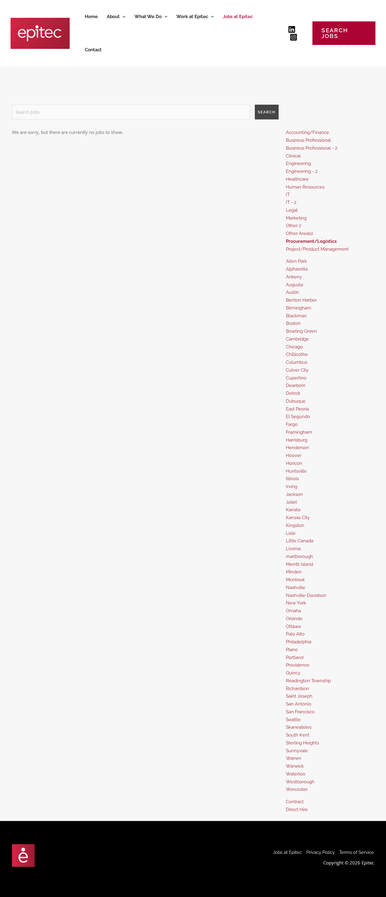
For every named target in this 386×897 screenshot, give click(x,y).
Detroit (293, 393)
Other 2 (293, 225)
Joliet (291, 502)
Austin (292, 292)
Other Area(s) (299, 233)
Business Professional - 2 (311, 148)
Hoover (293, 455)
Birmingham (298, 308)
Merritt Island (299, 564)
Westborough (300, 781)
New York (296, 603)
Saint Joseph (299, 696)
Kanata (293, 509)
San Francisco (300, 712)
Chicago (294, 347)
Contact (93, 49)
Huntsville (296, 471)
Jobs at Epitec (238, 16)
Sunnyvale (297, 750)
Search (267, 112)
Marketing (296, 218)
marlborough (299, 556)
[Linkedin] (292, 29)
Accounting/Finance (307, 132)
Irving (291, 486)
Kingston (295, 525)
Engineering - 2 (302, 171)
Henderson (297, 447)
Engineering (298, 163)
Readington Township (308, 680)
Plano (292, 649)
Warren (293, 758)
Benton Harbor (301, 300)
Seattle (293, 719)
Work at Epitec (192, 16)
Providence (297, 665)
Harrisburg (296, 440)
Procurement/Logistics (311, 241)
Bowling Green (301, 331)
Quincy (293, 673)
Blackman (296, 316)
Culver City (297, 370)
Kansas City (298, 517)
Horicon (294, 463)
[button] (122, 16)
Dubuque (295, 401)
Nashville (295, 587)
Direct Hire (297, 809)
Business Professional (308, 140)
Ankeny (294, 277)
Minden (294, 572)
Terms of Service (356, 852)
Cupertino (296, 378)
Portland (294, 657)
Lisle (291, 533)
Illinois (292, 478)
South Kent (297, 735)
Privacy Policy (320, 852)
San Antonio (298, 704)
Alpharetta (297, 269)
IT (288, 194)
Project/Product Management (317, 249)
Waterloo (295, 774)
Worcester (297, 789)
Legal (292, 210)
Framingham (299, 432)
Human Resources (305, 187)
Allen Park (296, 261)
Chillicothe (297, 354)
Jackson (294, 494)
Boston (293, 323)
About (113, 16)
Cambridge (297, 339)
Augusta (294, 284)
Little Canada (299, 541)
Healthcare (297, 179)
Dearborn (295, 385)
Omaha (293, 610)
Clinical (293, 156)
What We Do (148, 16)
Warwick (295, 766)
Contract (295, 801)
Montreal (295, 579)
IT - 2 (291, 202)
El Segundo (298, 416)
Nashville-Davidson (306, 595)
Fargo (292, 424)
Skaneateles (299, 727)
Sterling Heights (302, 743)
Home (91, 16)
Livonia (293, 548)
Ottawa (293, 626)
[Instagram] (293, 37)
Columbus (296, 362)
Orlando (294, 618)
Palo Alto (295, 634)
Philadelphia (298, 642)
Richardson (297, 688)
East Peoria (297, 409)
